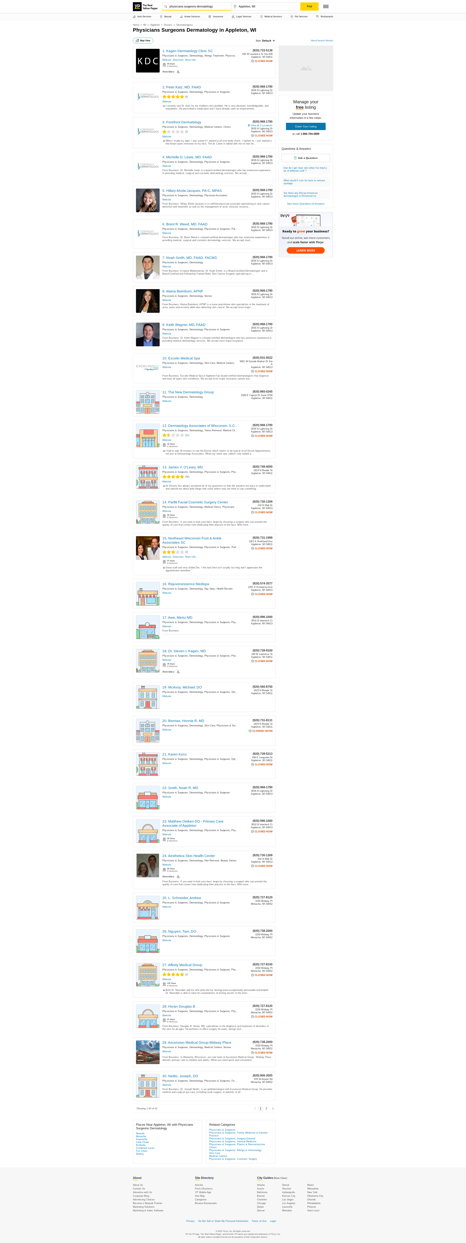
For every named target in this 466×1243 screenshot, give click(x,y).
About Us (138, 1185)
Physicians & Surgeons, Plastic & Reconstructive (237, 1144)
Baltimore (262, 1192)
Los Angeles (288, 1203)
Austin (260, 1188)
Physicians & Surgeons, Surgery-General (239, 725)
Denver (261, 1210)
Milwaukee (313, 1188)
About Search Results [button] (322, 40)
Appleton (155, 25)
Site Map (200, 1196)
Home (136, 25)
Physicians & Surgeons (217, 92)
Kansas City (288, 1196)
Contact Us (139, 1188)
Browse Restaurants (206, 1203)
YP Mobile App (203, 1192)
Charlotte (262, 1199)
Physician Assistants (215, 195)
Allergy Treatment (214, 55)
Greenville (141, 1139)
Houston (286, 1188)
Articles (199, 1185)
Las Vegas (288, 1199)
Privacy (190, 1221)
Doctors (168, 25)
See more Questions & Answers (306, 203)
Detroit (285, 1185)
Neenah (140, 1133)
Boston (261, 1196)
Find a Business (204, 1188)
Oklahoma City (315, 1196)
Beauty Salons (229, 860)
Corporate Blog (141, 1196)
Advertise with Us (142, 1192)
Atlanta (261, 1185)
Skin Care (209, 363)
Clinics (227, 127)
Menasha (141, 1136)
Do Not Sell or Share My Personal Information (223, 1221)
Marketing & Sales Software (148, 1210)
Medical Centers (213, 127)
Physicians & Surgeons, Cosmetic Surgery (233, 1159)
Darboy (140, 1153)
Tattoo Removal (213, 430)
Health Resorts (225, 588)
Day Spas (209, 588)
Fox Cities (141, 1151)
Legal (273, 1221)
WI (144, 25)
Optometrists (238, 759)
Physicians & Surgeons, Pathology (223, 229)
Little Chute (142, 1142)
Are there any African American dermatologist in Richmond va (300, 194)
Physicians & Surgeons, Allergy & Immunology (235, 1150)
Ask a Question (308, 157)
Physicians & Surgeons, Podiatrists (223, 547)
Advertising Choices (144, 1199)
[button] (326, 6)
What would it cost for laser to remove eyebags (304, 182)
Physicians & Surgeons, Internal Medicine (232, 1141)
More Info (190, 60)
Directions (178, 60)
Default (266, 40)
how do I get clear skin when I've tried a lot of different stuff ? (305, 169)
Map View (145, 40)
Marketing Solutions (144, 1206)
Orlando (311, 1199)
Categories (201, 1199)
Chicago (261, 1203)
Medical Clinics (231, 430)
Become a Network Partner (147, 1203)
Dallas (260, 1206)
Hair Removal (211, 860)
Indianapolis (288, 1192)
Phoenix (311, 1206)
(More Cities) (280, 1178)
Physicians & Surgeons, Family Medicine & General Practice (237, 1080)
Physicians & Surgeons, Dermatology (182, 55)
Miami (310, 1185)
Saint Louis (313, 1210)
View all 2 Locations (262, 125)
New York (312, 1192)
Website (166, 60)
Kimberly (141, 1145)
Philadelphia (313, 1203)
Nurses (208, 296)
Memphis (287, 1210)
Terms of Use (259, 1221)
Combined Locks (145, 1148)
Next (272, 1108)
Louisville (287, 1206)
